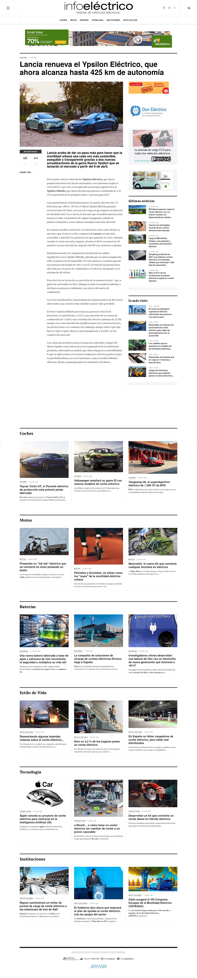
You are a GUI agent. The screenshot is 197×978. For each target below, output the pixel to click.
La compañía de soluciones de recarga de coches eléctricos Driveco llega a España (98, 658)
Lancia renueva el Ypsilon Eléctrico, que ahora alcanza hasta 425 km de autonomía (92, 68)
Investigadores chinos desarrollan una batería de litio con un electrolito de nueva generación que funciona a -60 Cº (152, 660)
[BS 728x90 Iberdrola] (98, 39)
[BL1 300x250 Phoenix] (153, 146)
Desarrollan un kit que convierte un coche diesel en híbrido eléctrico (151, 817)
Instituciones (113, 20)
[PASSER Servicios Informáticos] (98, 966)
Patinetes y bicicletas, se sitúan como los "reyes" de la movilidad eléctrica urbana (98, 576)
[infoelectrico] (98, 7)
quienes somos (77, 952)
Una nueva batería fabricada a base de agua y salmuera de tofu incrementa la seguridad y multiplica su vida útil (44, 658)
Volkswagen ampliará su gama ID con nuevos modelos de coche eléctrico (98, 482)
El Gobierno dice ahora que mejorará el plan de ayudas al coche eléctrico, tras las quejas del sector (97, 911)
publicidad (96, 952)
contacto (112, 952)
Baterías (24, 651)
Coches (63, 20)
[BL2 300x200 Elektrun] (153, 180)
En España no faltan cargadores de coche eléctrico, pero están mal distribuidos (151, 739)
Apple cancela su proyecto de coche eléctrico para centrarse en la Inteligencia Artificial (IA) (43, 819)
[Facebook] (164, 7)
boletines (87, 952)
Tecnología (97, 20)
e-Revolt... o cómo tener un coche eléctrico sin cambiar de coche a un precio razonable (97, 828)
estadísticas (121, 952)
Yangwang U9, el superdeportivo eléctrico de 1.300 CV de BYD (149, 483)
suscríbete (104, 952)
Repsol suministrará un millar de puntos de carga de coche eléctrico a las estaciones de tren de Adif (43, 906)
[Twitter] (169, 7)
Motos (73, 20)
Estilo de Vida (130, 20)
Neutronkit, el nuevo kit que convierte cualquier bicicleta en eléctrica (153, 565)
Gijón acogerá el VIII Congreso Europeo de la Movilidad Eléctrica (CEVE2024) (150, 902)
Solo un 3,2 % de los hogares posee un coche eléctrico (97, 743)
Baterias (84, 20)
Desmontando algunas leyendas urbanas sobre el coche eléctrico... (42, 738)
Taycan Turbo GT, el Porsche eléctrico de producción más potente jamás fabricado (44, 489)
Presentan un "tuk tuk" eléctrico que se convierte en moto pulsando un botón (43, 566)
